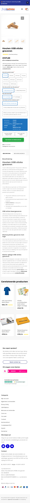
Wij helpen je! (6, 435)
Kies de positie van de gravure (10, 87)
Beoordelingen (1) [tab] (19, 153)
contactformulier (6, 68)
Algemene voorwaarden (13, 499)
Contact (4, 451)
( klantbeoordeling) (12, 54)
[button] (22, 18)
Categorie (4, 395)
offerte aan (9, 67)
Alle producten (11, 146)
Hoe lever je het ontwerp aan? (10, 100)
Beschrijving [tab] (7, 153)
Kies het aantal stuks (8, 72)
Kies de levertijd (6, 93)
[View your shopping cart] (27, 9)
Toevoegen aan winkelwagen (13, 139)
